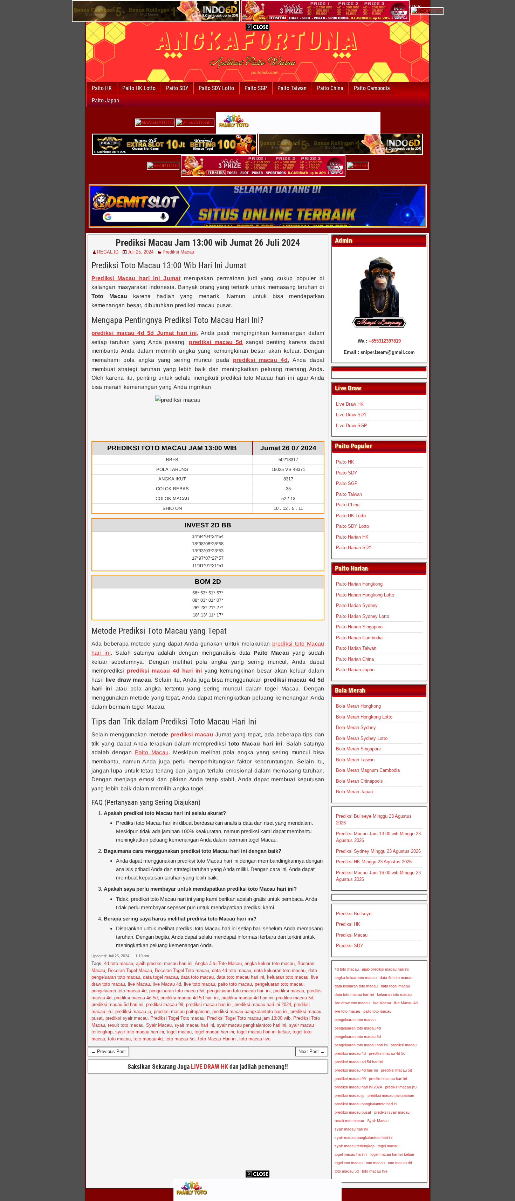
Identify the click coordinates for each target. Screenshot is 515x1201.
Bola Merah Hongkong (358, 706)
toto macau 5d (179, 1038)
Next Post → (311, 1051)
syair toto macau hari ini (139, 1031)
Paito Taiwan (292, 88)
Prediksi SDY (349, 945)
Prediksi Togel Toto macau (177, 1018)
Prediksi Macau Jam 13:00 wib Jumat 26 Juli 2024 (208, 242)
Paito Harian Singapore (359, 626)
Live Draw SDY (351, 414)
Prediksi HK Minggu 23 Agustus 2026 (374, 861)
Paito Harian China (355, 659)
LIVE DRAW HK (209, 1066)
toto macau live (254, 1038)
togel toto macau (349, 1163)
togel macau (179, 1031)
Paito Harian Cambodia (359, 637)
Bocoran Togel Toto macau (182, 970)
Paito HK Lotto (139, 88)
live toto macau (199, 984)
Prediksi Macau (178, 252)
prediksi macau (288, 990)
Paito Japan (105, 100)
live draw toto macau (352, 1003)
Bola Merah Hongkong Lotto (364, 717)
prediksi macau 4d (350, 1053)
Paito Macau (152, 752)
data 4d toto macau (231, 970)
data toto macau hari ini (240, 977)
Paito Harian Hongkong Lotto (365, 595)
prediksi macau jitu (401, 1087)
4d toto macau (118, 963)
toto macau (119, 1038)
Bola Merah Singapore (358, 748)
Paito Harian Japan (355, 669)
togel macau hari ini (214, 1031)
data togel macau (160, 977)
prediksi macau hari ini (209, 1004)
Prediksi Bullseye (353, 913)
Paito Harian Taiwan (356, 648)
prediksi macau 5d (294, 997)
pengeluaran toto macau (279, 984)
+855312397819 (385, 341)
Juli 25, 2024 (140, 252)
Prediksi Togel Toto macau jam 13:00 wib (248, 1018)
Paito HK (102, 88)
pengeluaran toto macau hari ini (238, 990)
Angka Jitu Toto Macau (218, 963)
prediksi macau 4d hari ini (247, 997)
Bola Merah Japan (354, 791)
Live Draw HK (350, 404)
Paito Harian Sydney (357, 605)
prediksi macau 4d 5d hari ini (189, 997)
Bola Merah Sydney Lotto (361, 738)
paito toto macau (235, 984)
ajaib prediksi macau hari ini (164, 963)
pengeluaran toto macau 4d (118, 990)
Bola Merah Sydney (356, 727)
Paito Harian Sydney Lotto (362, 616)
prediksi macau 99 (164, 1004)
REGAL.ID (107, 252)
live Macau (139, 984)
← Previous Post (108, 1051)
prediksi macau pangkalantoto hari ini (250, 1011)
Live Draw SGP (351, 425)
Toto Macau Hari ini (216, 1038)
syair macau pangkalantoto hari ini (251, 1025)
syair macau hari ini (194, 1025)
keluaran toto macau (287, 977)
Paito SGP (256, 88)
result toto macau (125, 1025)
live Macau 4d (167, 984)
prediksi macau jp (133, 1011)
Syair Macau (159, 1025)
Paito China (330, 88)
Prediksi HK (348, 924)
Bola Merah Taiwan (355, 759)
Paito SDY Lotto (216, 88)
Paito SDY (177, 88)
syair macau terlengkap (355, 1146)
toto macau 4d (148, 1038)
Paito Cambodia (372, 88)
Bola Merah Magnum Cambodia (368, 770)
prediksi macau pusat (353, 1112)
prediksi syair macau (126, 1018)
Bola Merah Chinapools (359, 781)
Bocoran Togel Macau (130, 970)
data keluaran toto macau (279, 970)
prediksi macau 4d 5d (136, 997)
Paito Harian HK (352, 537)
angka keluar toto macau (270, 963)
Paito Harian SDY (354, 547)
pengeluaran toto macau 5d (176, 990)
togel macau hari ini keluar (263, 1031)
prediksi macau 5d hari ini (117, 1004)
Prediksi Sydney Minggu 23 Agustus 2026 (378, 851)
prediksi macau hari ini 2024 (262, 1004)
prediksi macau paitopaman (182, 1011)
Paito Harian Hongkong (359, 584)
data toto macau (197, 977)
